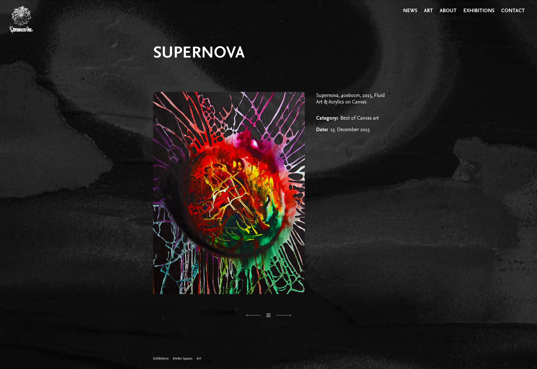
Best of (348, 118)
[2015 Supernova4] (229, 193)
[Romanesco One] (21, 10)
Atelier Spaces (183, 358)
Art (199, 358)
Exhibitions (161, 358)
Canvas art (368, 118)
